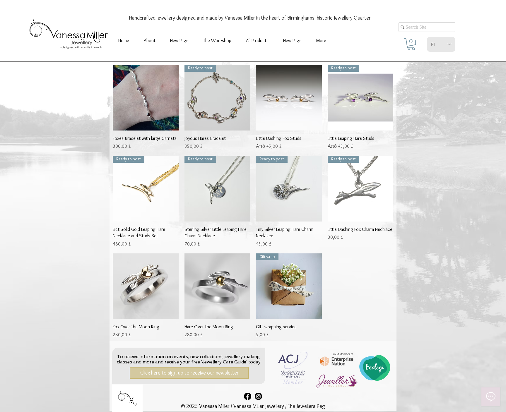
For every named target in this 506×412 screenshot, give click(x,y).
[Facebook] (247, 396)
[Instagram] (258, 396)
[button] (217, 41)
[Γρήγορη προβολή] (146, 98)
